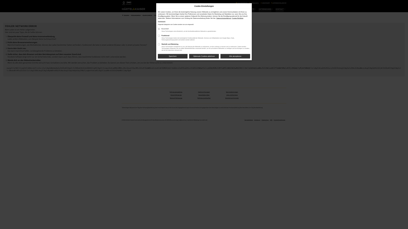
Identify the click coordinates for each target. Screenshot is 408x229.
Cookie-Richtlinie (237, 18)
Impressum (161, 21)
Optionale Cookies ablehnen (204, 56)
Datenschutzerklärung (223, 18)
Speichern (173, 56)
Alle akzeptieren (235, 56)
